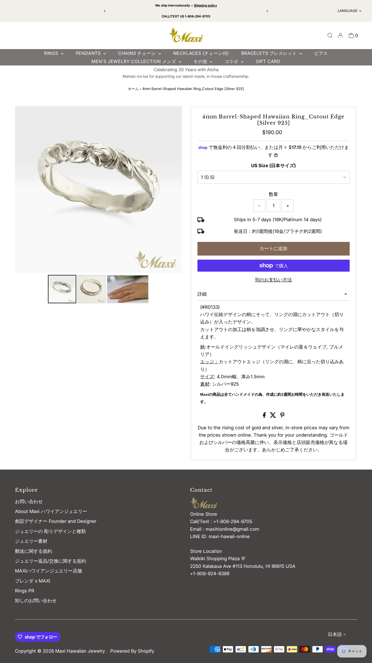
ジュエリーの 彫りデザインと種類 (52, 531)
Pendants (89, 53)
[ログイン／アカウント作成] (340, 35)
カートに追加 (273, 248)
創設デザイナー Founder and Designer (55, 521)
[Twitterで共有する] (274, 416)
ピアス (321, 53)
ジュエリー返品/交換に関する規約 (50, 561)
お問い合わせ (29, 501)
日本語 (335, 634)
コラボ (232, 61)
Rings (52, 53)
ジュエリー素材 (31, 541)
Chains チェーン (137, 53)
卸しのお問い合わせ (36, 600)
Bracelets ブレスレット (269, 53)
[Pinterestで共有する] (282, 416)
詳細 (202, 294)
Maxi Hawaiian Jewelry (80, 651)
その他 (200, 61)
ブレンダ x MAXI (32, 581)
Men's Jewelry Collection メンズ (134, 61)
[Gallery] (98, 205)
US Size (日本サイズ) (273, 165)
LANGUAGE (348, 10)
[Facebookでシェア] (265, 416)
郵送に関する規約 (33, 551)
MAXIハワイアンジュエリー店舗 (48, 571)
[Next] (267, 11)
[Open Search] (330, 35)
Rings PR (24, 590)
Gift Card (268, 61)
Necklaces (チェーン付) (201, 53)
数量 (273, 194)
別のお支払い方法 (273, 280)
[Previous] (105, 11)
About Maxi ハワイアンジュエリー (51, 511)
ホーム (133, 88)
